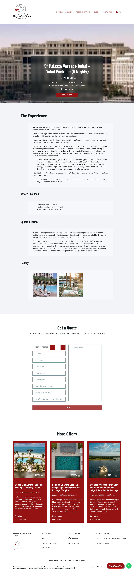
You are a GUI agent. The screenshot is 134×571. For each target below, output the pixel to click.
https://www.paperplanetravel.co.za (77, 250)
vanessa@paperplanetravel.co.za (108, 538)
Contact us (107, 12)
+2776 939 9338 (102, 543)
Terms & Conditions (79, 560)
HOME (43, 538)
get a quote (67, 95)
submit (67, 408)
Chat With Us (115, 566)
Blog (96, 12)
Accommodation (83, 12)
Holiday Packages (64, 12)
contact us (45, 548)
